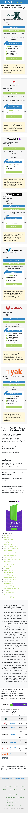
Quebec (21, 802)
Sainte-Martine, (8, 575)
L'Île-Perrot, (7, 594)
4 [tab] (16, 62)
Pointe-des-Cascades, (10, 577)
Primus (12, 758)
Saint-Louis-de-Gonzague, (11, 548)
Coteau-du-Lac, (8, 570)
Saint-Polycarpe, (9, 572)
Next (25, 51)
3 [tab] (14, 62)
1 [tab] (10, 62)
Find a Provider (8, 786)
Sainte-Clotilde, (8, 583)
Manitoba (23, 789)
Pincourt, (7, 590)
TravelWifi (12, 727)
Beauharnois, (8, 585)
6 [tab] (19, 230)
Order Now (14, 58)
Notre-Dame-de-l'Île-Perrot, (11, 588)
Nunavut (11, 800)
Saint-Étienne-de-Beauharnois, (12, 559)
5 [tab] (18, 62)
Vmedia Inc (13, 742)
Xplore (11, 719)
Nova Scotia (21, 797)
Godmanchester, (8, 539)
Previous (3, 51)
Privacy (23, 786)
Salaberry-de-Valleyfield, (11, 552)
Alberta (4, 789)
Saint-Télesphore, (9, 586)
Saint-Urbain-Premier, (10, 579)
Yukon (19, 805)
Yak (11, 754)
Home (4, 784)
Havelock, (7, 563)
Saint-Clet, (7, 581)
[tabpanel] (14, 51)
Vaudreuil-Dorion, (9, 597)
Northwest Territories (10, 797)
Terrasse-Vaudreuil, (9, 592)
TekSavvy (12, 734)
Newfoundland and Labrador (15, 794)
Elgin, (6, 541)
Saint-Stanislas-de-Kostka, (11, 546)
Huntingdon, (7, 535)
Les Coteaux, (8, 566)
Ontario (18, 800)
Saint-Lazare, (8, 596)
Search (23, 784)
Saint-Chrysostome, (9, 561)
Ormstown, (7, 537)
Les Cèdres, (7, 568)
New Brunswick (14, 792)
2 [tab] (12, 62)
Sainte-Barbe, (8, 544)
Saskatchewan (11, 805)
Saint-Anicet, (8, 550)
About (10, 784)
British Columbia (13, 789)
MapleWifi (12, 723)
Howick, (6, 553)
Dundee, (7, 574)
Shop (17, 784)
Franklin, (7, 542)
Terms (16, 786)
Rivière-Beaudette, (9, 564)
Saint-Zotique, (8, 557)
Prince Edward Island (11, 802)
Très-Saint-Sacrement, (10, 555)
